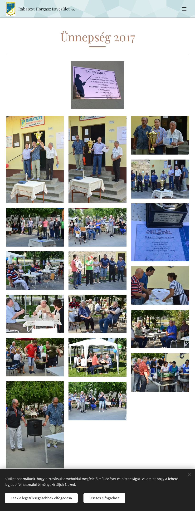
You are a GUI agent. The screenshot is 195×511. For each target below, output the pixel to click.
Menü (184, 9)
